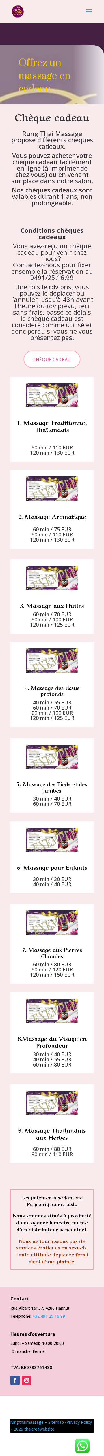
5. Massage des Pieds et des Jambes (52, 787)
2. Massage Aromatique (52, 516)
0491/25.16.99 (52, 277)
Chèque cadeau (52, 359)
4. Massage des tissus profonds (52, 690)
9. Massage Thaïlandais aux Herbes (52, 1133)
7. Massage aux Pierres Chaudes (52, 952)
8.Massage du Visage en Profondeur (52, 1041)
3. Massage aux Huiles (52, 605)
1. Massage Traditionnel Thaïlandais (52, 425)
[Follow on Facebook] (15, 1380)
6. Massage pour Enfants (52, 867)
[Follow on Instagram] (26, 1380)
